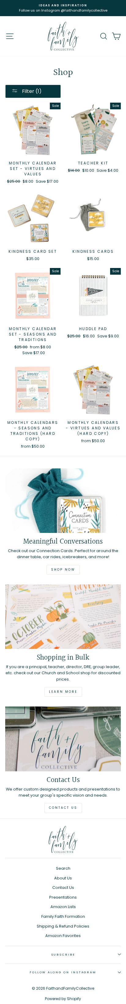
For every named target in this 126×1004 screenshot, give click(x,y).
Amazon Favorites (63, 935)
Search (63, 868)
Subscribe (63, 954)
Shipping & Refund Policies (63, 926)
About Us (63, 878)
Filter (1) (31, 91)
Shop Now (63, 569)
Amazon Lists (63, 906)
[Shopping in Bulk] (63, 616)
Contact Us (63, 807)
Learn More (63, 691)
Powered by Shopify (63, 998)
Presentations (63, 897)
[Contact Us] (63, 738)
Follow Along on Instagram (63, 972)
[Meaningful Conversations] (63, 500)
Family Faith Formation (63, 916)
